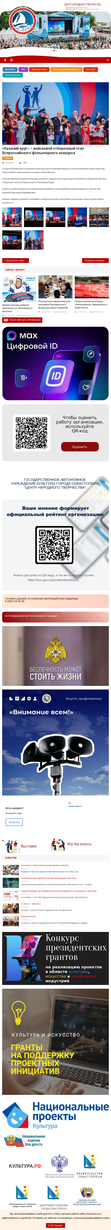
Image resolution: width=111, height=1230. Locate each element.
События (7, 158)
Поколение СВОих (28, 917)
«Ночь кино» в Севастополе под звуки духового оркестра (45, 865)
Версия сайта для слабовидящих (24, 320)
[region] (55, 25)
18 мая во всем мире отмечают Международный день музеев (96, 260)
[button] (51, 50)
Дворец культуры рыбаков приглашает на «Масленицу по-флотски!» (17, 308)
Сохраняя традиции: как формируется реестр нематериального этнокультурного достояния (59, 891)
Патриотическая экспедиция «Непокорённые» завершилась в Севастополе (91, 304)
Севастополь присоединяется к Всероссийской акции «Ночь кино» (49, 878)
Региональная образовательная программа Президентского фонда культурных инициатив (54, 304)
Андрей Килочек (23, 315)
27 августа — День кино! (31, 904)
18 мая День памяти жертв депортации (17, 260)
